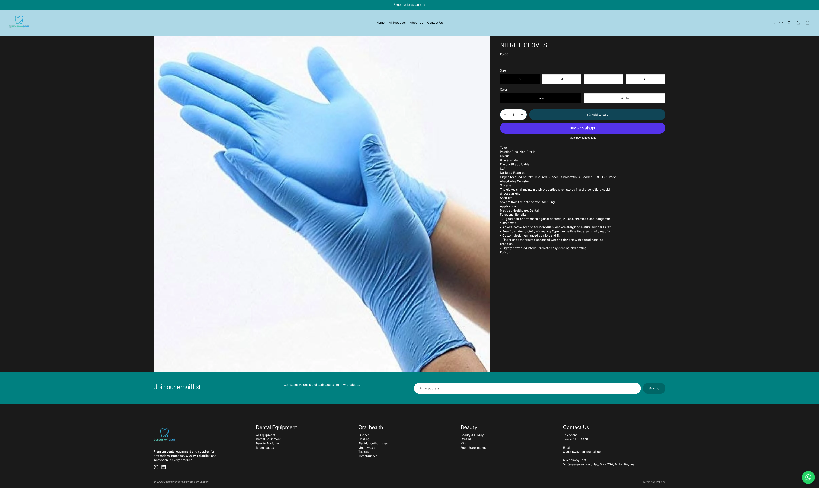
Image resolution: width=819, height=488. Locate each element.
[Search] (789, 22)
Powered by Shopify (196, 481)
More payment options (582, 137)
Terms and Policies (654, 482)
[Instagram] (156, 467)
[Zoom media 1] (322, 204)
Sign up (654, 388)
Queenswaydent (173, 481)
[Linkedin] (163, 467)
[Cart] (807, 22)
